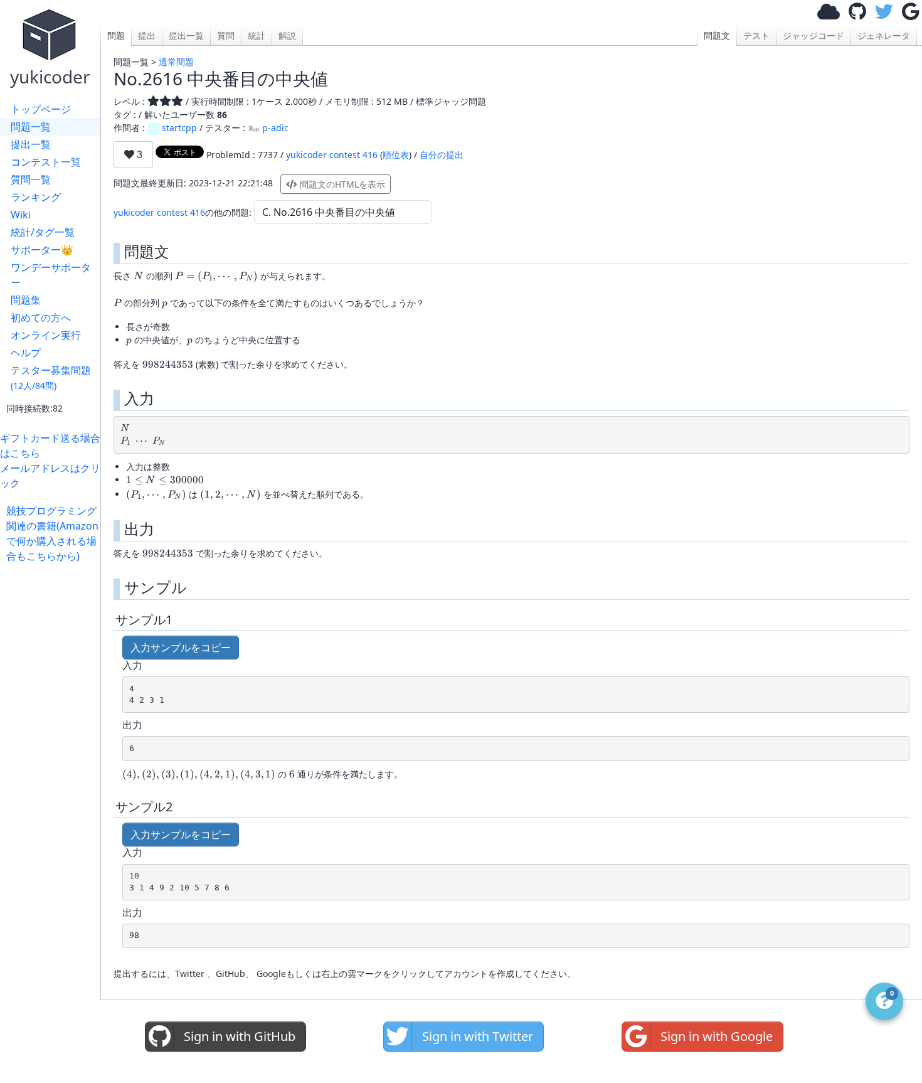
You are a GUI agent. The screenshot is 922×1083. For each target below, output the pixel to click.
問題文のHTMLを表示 (341, 184)
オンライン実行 (46, 335)
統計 (256, 35)
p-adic (275, 128)
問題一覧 (31, 127)
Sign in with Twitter (477, 1036)
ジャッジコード (813, 35)
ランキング (36, 197)
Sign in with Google (716, 1036)
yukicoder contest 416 (332, 155)
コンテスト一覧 (46, 162)
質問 (226, 35)
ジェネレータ (883, 35)
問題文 (717, 35)
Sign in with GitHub (239, 1036)
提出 (147, 35)
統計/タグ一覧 (43, 232)
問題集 (26, 300)
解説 (287, 35)
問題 (116, 35)
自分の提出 (442, 155)
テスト (756, 35)
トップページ (41, 109)
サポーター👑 (42, 250)
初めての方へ (41, 317)
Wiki (21, 214)
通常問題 (176, 62)
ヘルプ (26, 353)
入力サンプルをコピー (180, 647)
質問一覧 (31, 179)
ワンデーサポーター (51, 274)
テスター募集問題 (51, 377)
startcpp (179, 128)
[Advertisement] (53, 751)
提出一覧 (31, 144)
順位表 (396, 155)
